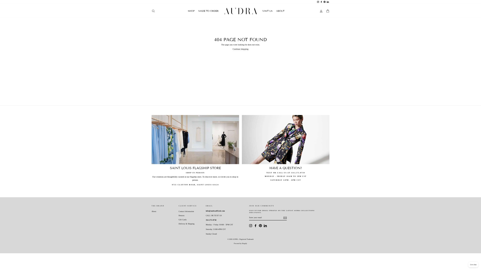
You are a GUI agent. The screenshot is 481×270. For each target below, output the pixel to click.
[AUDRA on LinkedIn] (265, 225)
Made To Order (208, 11)
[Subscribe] (285, 217)
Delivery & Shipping (187, 224)
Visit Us (267, 11)
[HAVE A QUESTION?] (285, 139)
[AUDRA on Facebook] (255, 225)
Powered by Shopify (240, 243)
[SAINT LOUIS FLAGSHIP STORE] (195, 139)
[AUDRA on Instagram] (250, 225)
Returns (181, 215)
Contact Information (186, 211)
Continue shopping (241, 49)
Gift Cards (183, 220)
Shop (191, 11)
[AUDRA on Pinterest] (260, 225)
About (280, 11)
